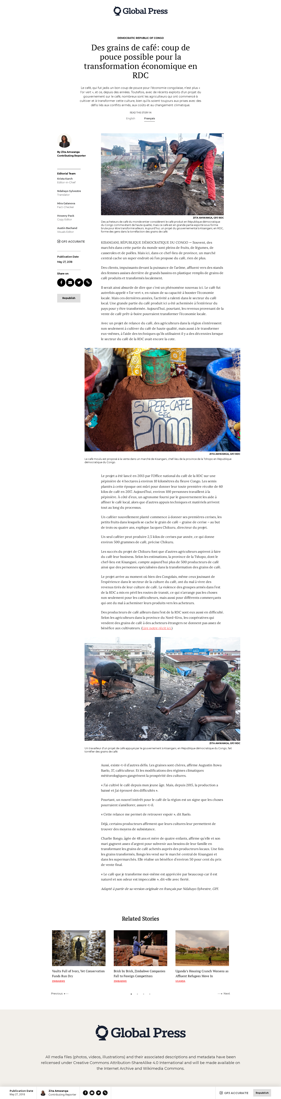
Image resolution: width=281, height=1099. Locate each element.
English (130, 118)
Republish (68, 298)
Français (149, 118)
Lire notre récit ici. (157, 628)
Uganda (180, 981)
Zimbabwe (58, 981)
